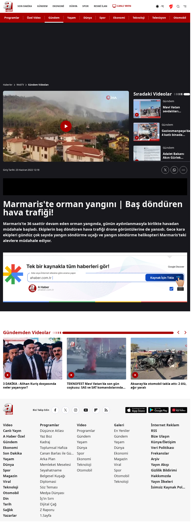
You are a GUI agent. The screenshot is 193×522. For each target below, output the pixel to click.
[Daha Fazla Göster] (183, 170)
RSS (154, 430)
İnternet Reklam (165, 424)
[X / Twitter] (65, 409)
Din (6, 498)
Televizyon (159, 17)
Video (7, 424)
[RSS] (106, 409)
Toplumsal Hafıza (53, 447)
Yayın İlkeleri (162, 481)
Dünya (87, 17)
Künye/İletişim (163, 441)
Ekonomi (119, 17)
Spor (103, 17)
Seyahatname (51, 469)
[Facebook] (55, 409)
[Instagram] (75, 409)
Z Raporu (47, 509)
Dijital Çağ (48, 503)
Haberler (7, 84)
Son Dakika (12, 452)
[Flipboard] (96, 409)
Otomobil (180, 17)
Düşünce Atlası (52, 430)
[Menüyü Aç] (185, 6)
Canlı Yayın (12, 430)
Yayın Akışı (160, 464)
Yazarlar (10, 515)
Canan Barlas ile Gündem (58, 452)
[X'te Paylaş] (165, 170)
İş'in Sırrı (47, 498)
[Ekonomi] (143, 6)
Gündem (54, 17)
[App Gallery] (178, 409)
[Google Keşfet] (95, 277)
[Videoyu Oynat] (66, 126)
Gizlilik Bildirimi (164, 469)
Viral (7, 481)
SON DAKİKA (25, 6)
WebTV (20, 84)
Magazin (10, 475)
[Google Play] (158, 409)
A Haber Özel (14, 435)
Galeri (119, 424)
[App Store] (136, 409)
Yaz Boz (46, 435)
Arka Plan (47, 458)
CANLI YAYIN (124, 6)
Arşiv (155, 458)
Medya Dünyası (52, 492)
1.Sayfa (45, 515)
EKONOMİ (58, 6)
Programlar (11, 17)
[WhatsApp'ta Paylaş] (174, 170)
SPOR (85, 6)
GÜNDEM (42, 6)
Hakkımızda (161, 475)
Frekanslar (160, 452)
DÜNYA (73, 6)
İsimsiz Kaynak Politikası (169, 486)
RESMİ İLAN (100, 6)
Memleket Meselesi (55, 464)
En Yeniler (122, 430)
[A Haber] (8, 6)
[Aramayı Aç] (178, 6)
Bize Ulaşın (160, 435)
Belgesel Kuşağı (52, 475)
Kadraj (45, 441)
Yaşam (71, 17)
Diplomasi (48, 481)
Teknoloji (139, 17)
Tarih (7, 503)
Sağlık (8, 509)
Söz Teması (49, 486)
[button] (178, 332)
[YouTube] (86, 409)
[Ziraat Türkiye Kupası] (171, 6)
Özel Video (34, 17)
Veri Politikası (162, 447)
